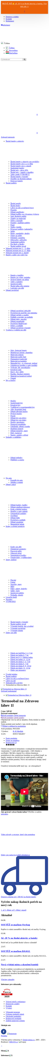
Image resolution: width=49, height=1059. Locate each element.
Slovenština (13, 50)
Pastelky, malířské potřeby (20, 223)
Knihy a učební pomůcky (15, 526)
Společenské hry (16, 403)
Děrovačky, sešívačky (18, 240)
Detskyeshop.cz (29, 1040)
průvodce (4, 814)
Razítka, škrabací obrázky (20, 374)
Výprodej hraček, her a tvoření (21, 626)
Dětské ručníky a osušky (19, 315)
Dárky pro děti (11, 633)
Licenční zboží (11, 597)
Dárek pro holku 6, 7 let (19, 655)
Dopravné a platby (13, 1004)
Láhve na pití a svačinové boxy (22, 208)
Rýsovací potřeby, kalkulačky (21, 229)
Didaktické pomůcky (18, 549)
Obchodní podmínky (13, 1016)
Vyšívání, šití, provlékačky (20, 368)
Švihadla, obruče (16, 595)
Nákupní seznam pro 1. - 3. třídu (18, 248)
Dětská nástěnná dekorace (20, 507)
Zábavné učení (16, 553)
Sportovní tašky (16, 284)
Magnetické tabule (17, 524)
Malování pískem (16, 355)
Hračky (13, 401)
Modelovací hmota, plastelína (21, 353)
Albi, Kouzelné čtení (18, 409)
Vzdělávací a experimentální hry (22, 407)
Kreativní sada (15, 370)
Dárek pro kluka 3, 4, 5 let (20, 662)
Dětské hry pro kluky (18, 420)
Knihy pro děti (15, 547)
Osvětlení (14, 516)
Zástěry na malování (18, 218)
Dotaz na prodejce (12, 740)
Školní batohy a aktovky (15, 141)
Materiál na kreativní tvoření (21, 376)
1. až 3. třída (5, 910)
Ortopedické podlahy (18, 513)
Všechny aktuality (8, 980)
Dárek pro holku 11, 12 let (20, 659)
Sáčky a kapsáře (16, 221)
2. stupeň (23, 910)
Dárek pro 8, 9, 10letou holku (21, 657)
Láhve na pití (11, 681)
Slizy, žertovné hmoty (18, 350)
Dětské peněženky (17, 212)
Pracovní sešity (16, 551)
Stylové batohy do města (19, 280)
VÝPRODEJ (11, 601)
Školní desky (15, 206)
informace (6, 25)
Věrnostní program (13, 1012)
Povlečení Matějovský (18, 324)
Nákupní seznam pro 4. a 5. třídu (18, 251)
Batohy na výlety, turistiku (20, 277)
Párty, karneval (16, 433)
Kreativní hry (15, 405)
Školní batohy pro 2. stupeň (20, 166)
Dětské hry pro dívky (18, 418)
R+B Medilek (18, 731)
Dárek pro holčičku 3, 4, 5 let (21, 653)
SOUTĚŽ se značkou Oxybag (15, 924)
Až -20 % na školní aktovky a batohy (19, 938)
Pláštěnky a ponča (17, 460)
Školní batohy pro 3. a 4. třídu (21, 164)
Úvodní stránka (11, 674)
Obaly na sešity (16, 236)
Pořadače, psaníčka (17, 238)
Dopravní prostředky (18, 424)
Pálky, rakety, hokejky (18, 589)
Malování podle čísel (18, 357)
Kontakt (9, 19)
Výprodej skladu (16, 630)
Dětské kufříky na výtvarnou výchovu (24, 214)
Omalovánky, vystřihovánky (21, 557)
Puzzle (12, 416)
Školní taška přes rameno (19, 286)
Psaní (12, 225)
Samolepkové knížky (18, 555)
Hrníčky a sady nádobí (18, 511)
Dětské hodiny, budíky (18, 505)
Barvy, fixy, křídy (17, 372)
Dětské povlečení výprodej (20, 328)
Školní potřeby (11, 183)
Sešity (12, 231)
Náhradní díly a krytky (14, 683)
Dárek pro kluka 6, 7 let (19, 664)
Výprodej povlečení (17, 628)
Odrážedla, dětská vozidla (20, 426)
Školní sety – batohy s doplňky (22, 172)
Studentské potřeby (17, 242)
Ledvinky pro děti (17, 288)
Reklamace (10, 21)
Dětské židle (15, 518)
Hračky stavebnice (17, 422)
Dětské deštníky (16, 458)
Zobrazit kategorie (8, 137)
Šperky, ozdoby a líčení (19, 435)
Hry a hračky (11, 380)
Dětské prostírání (16, 522)
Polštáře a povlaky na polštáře (21, 317)
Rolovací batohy (16, 181)
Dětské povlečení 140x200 (20, 311)
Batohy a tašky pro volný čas (16, 255)
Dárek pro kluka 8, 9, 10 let (20, 666)
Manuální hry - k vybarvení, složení (23, 363)
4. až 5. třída (15, 910)
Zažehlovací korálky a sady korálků (23, 365)
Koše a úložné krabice (18, 509)
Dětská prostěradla (17, 321)
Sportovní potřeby (17, 593)
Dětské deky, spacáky (18, 319)
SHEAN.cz (13, 1042)
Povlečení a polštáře (17, 520)
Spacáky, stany (16, 584)
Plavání (13, 580)
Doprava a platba (12, 17)
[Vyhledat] (24, 59)
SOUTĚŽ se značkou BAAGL (15, 951)
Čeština (12, 48)
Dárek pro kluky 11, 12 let (20, 668)
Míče (12, 586)
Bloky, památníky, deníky (20, 233)
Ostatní (13, 378)
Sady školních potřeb (18, 216)
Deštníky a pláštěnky (13, 437)
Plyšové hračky (16, 414)
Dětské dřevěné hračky (19, 411)
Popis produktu (11, 738)
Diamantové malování (18, 359)
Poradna (4, 1036)
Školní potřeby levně (18, 246)
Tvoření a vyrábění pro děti (16, 330)
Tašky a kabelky (16, 282)
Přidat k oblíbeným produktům (14, 726)
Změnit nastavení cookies (15, 1021)
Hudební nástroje (16, 429)
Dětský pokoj (11, 484)
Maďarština (13, 53)
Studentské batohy (17, 168)
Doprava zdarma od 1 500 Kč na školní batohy (18, 897)
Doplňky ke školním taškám (21, 179)
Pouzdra (13, 210)
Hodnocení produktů (13, 1019)
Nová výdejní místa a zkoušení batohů (19, 964)
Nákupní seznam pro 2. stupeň (17, 253)
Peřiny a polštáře (16, 326)
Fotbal (12, 582)
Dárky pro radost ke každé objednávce (15, 855)
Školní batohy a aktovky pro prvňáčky (24, 162)
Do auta (9, 478)
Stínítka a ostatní (16, 482)
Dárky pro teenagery (18, 670)
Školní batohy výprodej (19, 177)
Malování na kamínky (18, 361)
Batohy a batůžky (17, 275)
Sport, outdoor (11, 560)
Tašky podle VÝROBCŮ (20, 174)
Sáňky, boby (15, 591)
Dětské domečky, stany (19, 431)
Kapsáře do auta (16, 480)
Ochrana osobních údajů (15, 1014)
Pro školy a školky (17, 244)
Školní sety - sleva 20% (19, 170)
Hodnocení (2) (11, 743)
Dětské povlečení (12, 290)
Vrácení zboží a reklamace (15, 1002)
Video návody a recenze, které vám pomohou (18, 834)
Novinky (9, 599)
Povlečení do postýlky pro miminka (23, 313)
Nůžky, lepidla (15, 227)
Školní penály (15, 203)
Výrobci (9, 1008)
